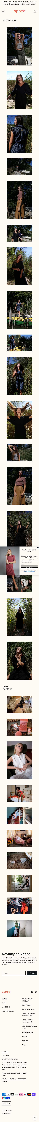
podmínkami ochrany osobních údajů (29, 571)
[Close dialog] (38, 547)
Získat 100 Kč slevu (29, 567)
